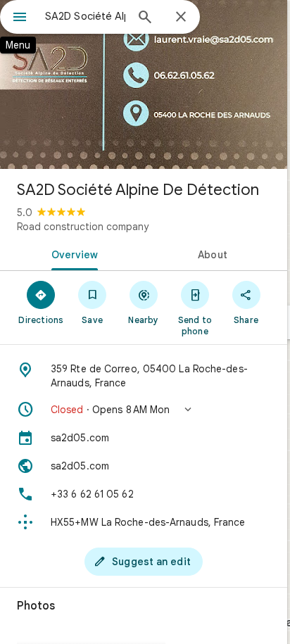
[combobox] (85, 16)
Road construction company (83, 226)
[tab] (72, 253)
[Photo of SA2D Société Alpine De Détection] (143, 84)
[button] (143, 410)
